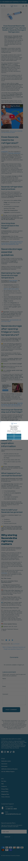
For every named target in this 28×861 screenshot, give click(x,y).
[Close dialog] (0, 421)
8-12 (14, 434)
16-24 (14, 437)
